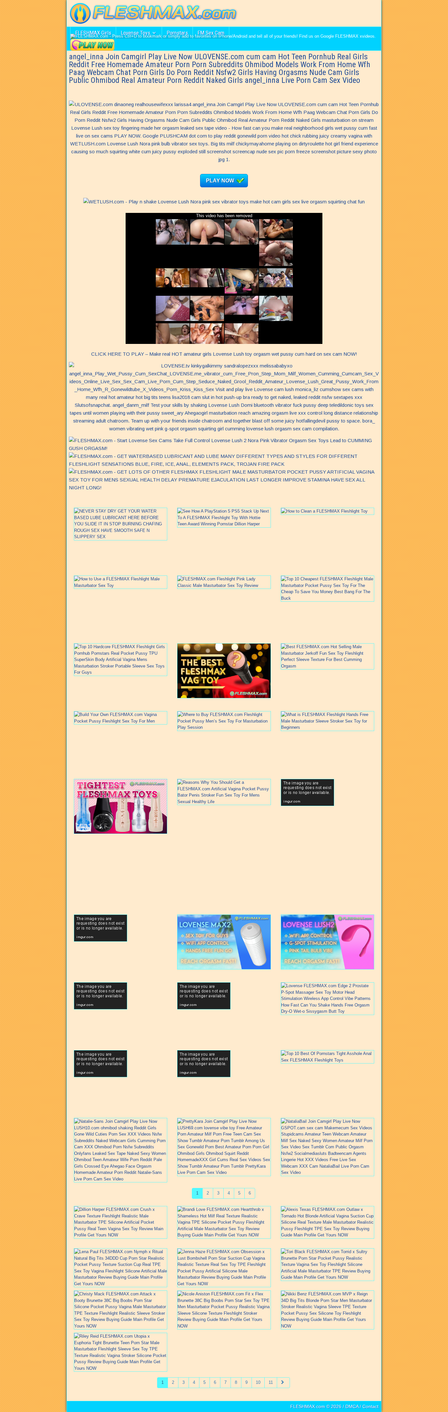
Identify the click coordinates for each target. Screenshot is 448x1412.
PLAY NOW (220, 180)
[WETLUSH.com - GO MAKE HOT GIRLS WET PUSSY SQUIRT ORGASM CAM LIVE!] (224, 201)
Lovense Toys (135, 32)
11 (271, 1382)
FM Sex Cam (210, 32)
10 (258, 1382)
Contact (370, 1406)
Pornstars (177, 32)
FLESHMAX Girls (93, 32)
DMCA (351, 1406)
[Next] (283, 1382)
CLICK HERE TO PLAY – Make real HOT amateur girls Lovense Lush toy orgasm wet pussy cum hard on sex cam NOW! (224, 354)
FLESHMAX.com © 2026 (315, 1406)
